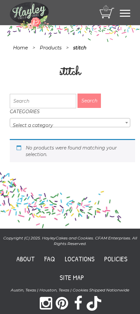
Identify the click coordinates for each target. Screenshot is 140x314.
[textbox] (70, 125)
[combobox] (70, 122)
